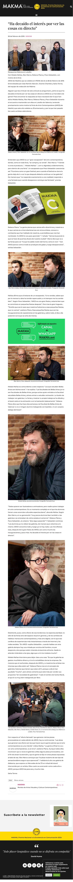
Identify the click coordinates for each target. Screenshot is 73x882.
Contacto (26, 877)
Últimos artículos (18, 780)
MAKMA (29, 36)
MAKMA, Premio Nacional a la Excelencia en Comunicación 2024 (52, 6)
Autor (10, 780)
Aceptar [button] (56, 875)
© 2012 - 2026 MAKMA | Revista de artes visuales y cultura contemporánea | (24, 876)
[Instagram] (62, 785)
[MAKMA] (13, 788)
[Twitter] (60, 785)
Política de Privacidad (9, 877)
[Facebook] (57, 785)
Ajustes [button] (49, 875)
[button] (71, 7)
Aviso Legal (19, 877)
